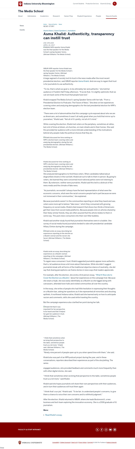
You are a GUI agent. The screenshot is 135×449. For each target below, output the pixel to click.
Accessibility (55, 442)
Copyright (90, 442)
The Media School (30, 11)
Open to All (74, 442)
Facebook (101, 429)
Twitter (97, 429)
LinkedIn (115, 429)
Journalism (72, 31)
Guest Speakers (60, 31)
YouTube (110, 429)
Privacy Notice (82, 442)
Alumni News (48, 31)
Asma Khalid (83, 81)
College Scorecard (65, 442)
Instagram (106, 429)
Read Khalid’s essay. (53, 415)
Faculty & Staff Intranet (29, 430)
